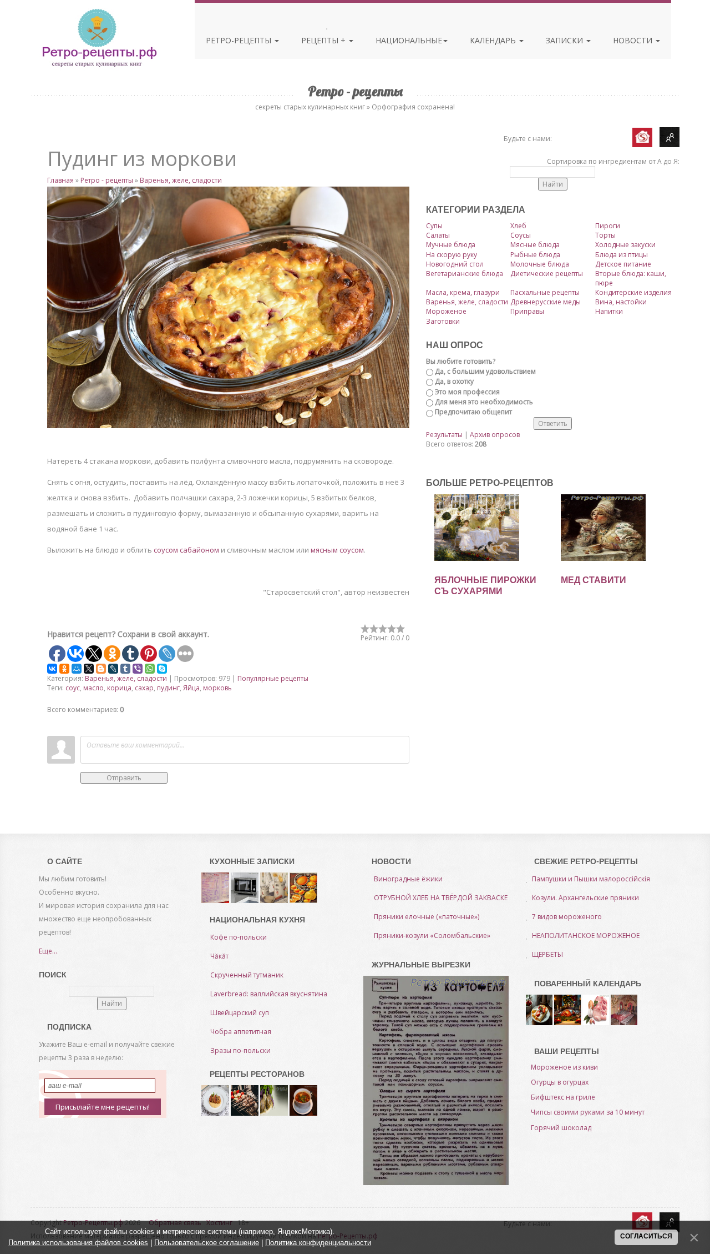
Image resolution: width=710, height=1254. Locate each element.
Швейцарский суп (239, 1012)
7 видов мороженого (567, 916)
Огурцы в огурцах (560, 1082)
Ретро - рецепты (106, 180)
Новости (634, 40)
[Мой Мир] (77, 669)
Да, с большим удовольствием (485, 371)
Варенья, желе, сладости (181, 180)
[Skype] (162, 669)
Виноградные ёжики (408, 879)
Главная (60, 180)
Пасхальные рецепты (545, 292)
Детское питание (623, 264)
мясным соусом (337, 550)
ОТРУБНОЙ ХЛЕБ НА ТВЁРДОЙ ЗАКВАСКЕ (441, 897)
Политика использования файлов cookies (78, 1242)
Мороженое (446, 311)
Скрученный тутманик (246, 975)
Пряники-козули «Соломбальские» (432, 935)
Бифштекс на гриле (563, 1097)
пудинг (168, 688)
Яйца (191, 688)
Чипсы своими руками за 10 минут (588, 1112)
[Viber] (138, 669)
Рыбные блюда (535, 254)
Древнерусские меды (545, 302)
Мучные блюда (450, 244)
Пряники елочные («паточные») (426, 916)
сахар (144, 688)
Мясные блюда (535, 244)
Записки (565, 40)
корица (119, 688)
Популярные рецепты (272, 678)
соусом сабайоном (186, 550)
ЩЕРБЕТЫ (547, 954)
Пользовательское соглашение (206, 1242)
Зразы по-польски (240, 1050)
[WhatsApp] (150, 669)
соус (72, 688)
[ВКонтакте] (52, 669)
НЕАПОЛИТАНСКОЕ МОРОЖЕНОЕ (586, 935)
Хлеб (518, 225)
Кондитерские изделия (633, 292)
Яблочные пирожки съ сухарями (485, 585)
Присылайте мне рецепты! (102, 1107)
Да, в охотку (454, 381)
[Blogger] (101, 669)
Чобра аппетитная (240, 1031)
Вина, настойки (621, 302)
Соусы (520, 235)
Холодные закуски (625, 244)
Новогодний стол (455, 264)
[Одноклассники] (64, 669)
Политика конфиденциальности (318, 1242)
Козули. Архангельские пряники (585, 897)
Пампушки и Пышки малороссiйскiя (591, 879)
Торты (605, 235)
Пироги (607, 225)
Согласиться (646, 1236)
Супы (434, 225)
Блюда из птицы (621, 254)
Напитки (609, 311)
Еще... (48, 951)
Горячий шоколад (561, 1127)
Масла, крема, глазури (463, 292)
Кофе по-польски (238, 937)
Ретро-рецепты (239, 40)
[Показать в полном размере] (228, 307)
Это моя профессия (467, 392)
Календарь (494, 40)
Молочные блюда (539, 264)
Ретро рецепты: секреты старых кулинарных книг (99, 38)
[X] (89, 669)
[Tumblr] (125, 669)
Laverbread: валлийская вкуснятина (268, 994)
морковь (217, 688)
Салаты (438, 235)
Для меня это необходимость (484, 402)
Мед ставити (593, 580)
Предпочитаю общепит (473, 412)
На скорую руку (451, 254)
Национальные (409, 40)
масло (93, 688)
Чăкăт (219, 956)
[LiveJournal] (113, 669)
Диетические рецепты (546, 273)
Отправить (123, 778)
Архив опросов (495, 434)
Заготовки (443, 321)
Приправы (527, 311)
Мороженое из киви (564, 1067)
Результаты (444, 434)
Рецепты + (324, 40)
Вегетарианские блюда (464, 273)
